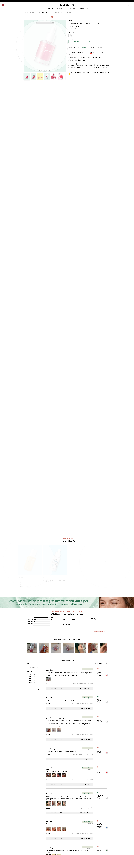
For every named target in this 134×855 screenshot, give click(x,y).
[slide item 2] (59, 591)
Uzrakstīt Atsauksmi (99, 631)
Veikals (50, 8)
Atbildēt (48, 683)
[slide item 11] (74, 591)
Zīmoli (82, 8)
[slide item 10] (72, 591)
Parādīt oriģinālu (85, 688)
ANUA (70, 21)
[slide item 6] (66, 591)
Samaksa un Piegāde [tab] (74, 47)
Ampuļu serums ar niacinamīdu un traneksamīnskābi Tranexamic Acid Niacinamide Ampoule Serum (55, 580)
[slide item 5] (64, 591)
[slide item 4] (62, 591)
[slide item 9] (71, 591)
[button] (26, 77)
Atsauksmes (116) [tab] (32, 633)
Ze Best (59, 8)
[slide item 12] (76, 591)
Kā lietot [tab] (99, 47)
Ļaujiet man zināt (77, 41)
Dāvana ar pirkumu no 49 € (67, 1)
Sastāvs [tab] (92, 47)
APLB (44, 577)
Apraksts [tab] (84, 47)
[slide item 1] (57, 591)
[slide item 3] (61, 591)
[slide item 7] (67, 591)
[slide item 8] (69, 591)
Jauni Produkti (71, 8)
